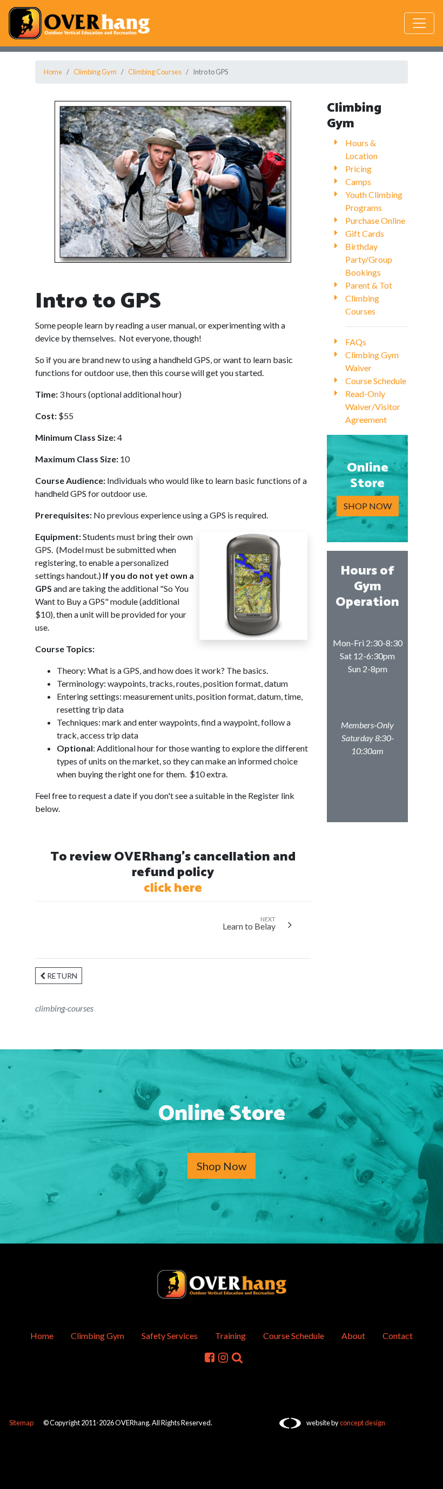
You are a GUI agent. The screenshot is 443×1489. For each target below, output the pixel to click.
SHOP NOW (368, 506)
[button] (237, 1357)
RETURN (61, 975)
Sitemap (21, 1422)
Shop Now (221, 1165)
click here (173, 888)
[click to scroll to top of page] (427, 1474)
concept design (362, 1422)
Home (53, 71)
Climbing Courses (155, 71)
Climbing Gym (95, 71)
